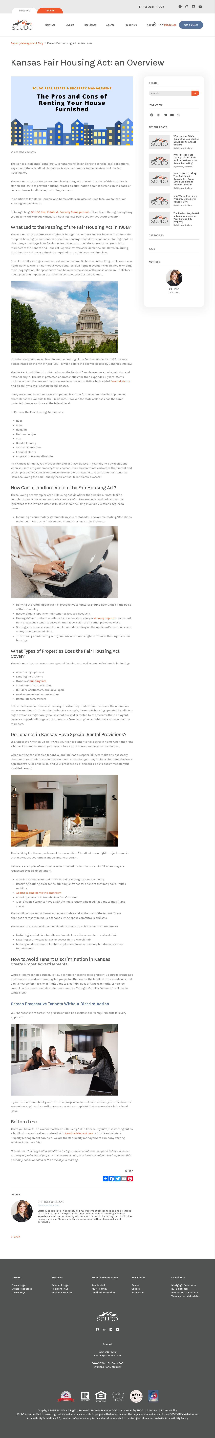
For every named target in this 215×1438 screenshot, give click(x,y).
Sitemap (152, 1410)
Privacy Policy (169, 1410)
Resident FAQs (60, 1288)
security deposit (104, 618)
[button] (180, 7)
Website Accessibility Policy (171, 1418)
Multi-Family (99, 1288)
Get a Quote (191, 24)
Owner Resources (22, 1288)
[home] (22, 25)
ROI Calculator (179, 1288)
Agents (110, 24)
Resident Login (60, 1285)
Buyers (136, 1285)
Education (138, 1292)
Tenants (50, 10)
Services (50, 24)
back (16, 1236)
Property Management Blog (27, 43)
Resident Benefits (62, 1292)
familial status (120, 381)
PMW (140, 1410)
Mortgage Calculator (183, 1285)
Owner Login (19, 1285)
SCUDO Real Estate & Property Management (60, 212)
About (150, 24)
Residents (90, 24)
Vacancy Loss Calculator (185, 1296)
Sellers (136, 1288)
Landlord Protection (103, 1292)
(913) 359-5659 (151, 7)
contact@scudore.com (107, 1355)
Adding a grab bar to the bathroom (38, 892)
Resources (170, 24)
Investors (24, 10)
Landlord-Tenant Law (79, 1133)
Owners (70, 24)
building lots (37, 681)
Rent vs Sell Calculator (184, 1292)
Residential (98, 1285)
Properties (131, 24)
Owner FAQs (19, 1292)
